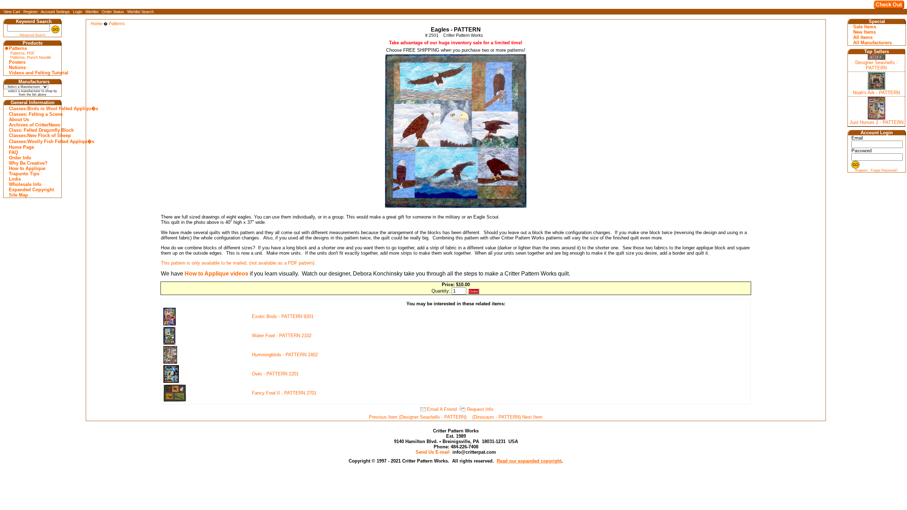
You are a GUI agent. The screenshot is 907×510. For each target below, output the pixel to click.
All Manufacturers (872, 42)
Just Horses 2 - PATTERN (876, 122)
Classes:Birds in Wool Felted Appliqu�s (33, 108)
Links (15, 179)
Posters (17, 62)
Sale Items (864, 26)
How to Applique (27, 168)
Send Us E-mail (433, 452)
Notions (17, 67)
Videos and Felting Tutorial (33, 72)
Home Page (21, 147)
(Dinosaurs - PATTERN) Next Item (507, 417)
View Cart (12, 12)
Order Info (20, 157)
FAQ (13, 152)
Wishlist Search (140, 12)
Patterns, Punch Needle (30, 57)
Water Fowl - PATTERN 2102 (281, 335)
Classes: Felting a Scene (33, 114)
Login (77, 12)
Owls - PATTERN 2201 (275, 373)
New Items (864, 32)
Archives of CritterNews (33, 125)
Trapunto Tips (24, 173)
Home (96, 23)
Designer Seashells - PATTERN (876, 65)
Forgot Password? (884, 170)
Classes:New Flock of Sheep (33, 135)
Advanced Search (32, 35)
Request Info (480, 409)
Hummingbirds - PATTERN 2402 (285, 354)
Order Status (113, 12)
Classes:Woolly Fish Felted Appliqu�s (33, 141)
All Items (863, 37)
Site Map (18, 195)
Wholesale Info (25, 184)
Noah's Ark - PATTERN (876, 92)
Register (30, 12)
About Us (19, 119)
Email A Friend (442, 409)
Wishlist (91, 12)
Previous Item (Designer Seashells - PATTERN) (418, 417)
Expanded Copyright (31, 189)
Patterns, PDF (22, 53)
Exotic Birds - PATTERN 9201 (283, 316)
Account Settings (55, 12)
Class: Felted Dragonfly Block (33, 130)
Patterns (18, 48)
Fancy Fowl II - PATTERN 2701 (284, 393)
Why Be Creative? (28, 163)
